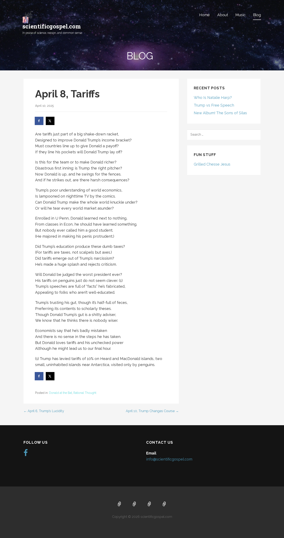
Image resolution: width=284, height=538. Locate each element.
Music (240, 15)
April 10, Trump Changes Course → (152, 411)
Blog (257, 15)
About (222, 15)
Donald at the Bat (60, 392)
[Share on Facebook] (39, 121)
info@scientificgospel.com (169, 459)
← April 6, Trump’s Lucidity (43, 411)
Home (204, 15)
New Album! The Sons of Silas (220, 113)
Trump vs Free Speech (214, 105)
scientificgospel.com (51, 26)
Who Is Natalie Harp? (213, 97)
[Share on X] (50, 121)
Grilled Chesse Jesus (212, 164)
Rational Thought (84, 392)
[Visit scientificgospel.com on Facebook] (25, 454)
